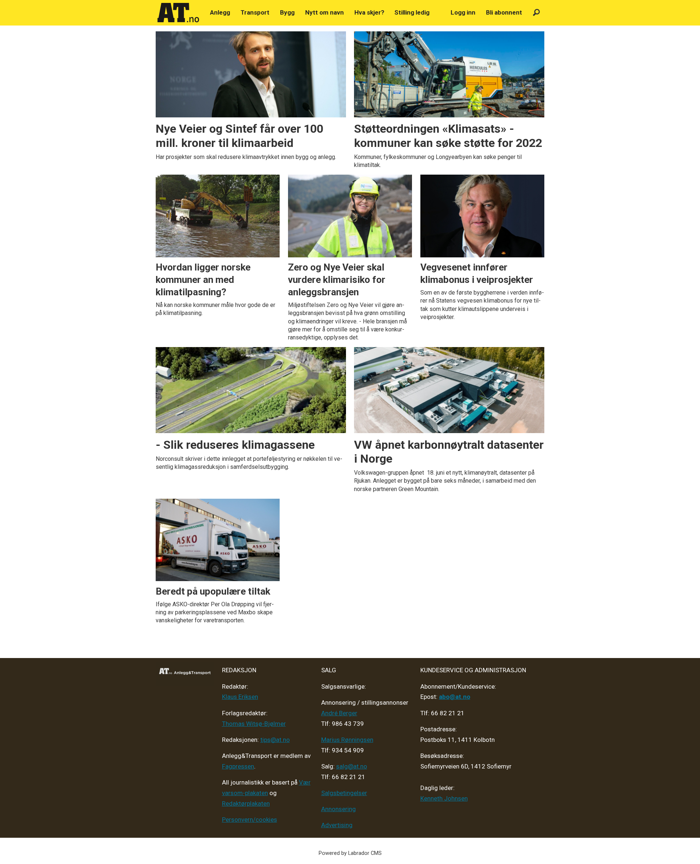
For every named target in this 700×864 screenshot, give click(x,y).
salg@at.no (351, 766)
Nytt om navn (324, 12)
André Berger (339, 713)
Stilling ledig (411, 12)
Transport (255, 12)
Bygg (287, 12)
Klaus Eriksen (240, 696)
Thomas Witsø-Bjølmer (254, 723)
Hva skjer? (369, 12)
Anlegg (220, 12)
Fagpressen (238, 766)
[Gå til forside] (178, 13)
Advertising (337, 825)
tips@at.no (275, 739)
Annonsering (338, 809)
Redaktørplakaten (246, 803)
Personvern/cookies (249, 819)
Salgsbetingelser (344, 793)
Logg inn (463, 12)
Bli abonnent (504, 12)
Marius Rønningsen (347, 739)
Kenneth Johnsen (444, 798)
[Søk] (536, 12)
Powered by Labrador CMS (350, 853)
